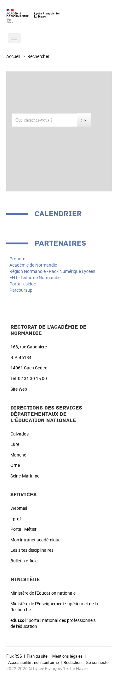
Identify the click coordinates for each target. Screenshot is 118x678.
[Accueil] (59, 16)
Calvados (19, 434)
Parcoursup (20, 290)
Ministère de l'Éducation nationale (43, 593)
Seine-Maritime (24, 476)
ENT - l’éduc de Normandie (34, 277)
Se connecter (98, 662)
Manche (18, 455)
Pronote (17, 259)
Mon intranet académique (35, 540)
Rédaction (72, 662)
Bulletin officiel (24, 561)
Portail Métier (23, 529)
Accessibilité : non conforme (33, 662)
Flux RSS (14, 656)
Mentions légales (67, 656)
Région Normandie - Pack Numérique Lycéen (52, 271)
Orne (15, 465)
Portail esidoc (22, 284)
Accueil (13, 56)
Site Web (18, 389)
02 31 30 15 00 (32, 378)
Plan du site (37, 656)
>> (83, 120)
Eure (14, 444)
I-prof (15, 519)
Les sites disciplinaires (31, 550)
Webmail (18, 508)
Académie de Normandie (33, 265)
